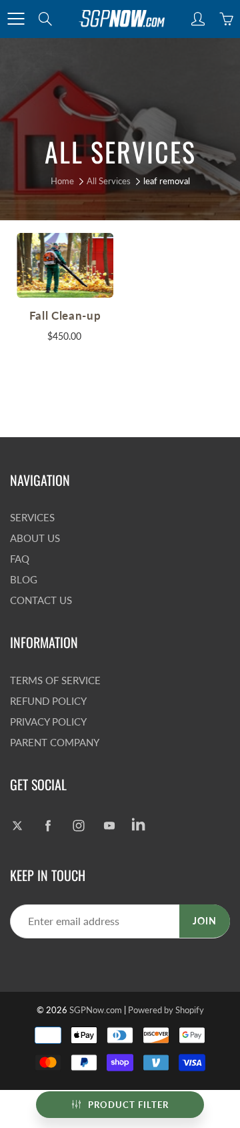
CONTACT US (41, 600)
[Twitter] (17, 825)
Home (62, 181)
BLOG (23, 579)
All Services (109, 181)
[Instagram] (78, 825)
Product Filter (128, 1104)
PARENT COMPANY (54, 742)
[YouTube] (109, 825)
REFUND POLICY (48, 701)
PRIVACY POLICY (48, 722)
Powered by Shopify (166, 1010)
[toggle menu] (15, 19)
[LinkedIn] (139, 825)
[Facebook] (47, 825)
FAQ (19, 559)
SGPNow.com (95, 1010)
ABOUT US (35, 538)
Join (205, 920)
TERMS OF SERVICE (55, 680)
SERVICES (32, 517)
